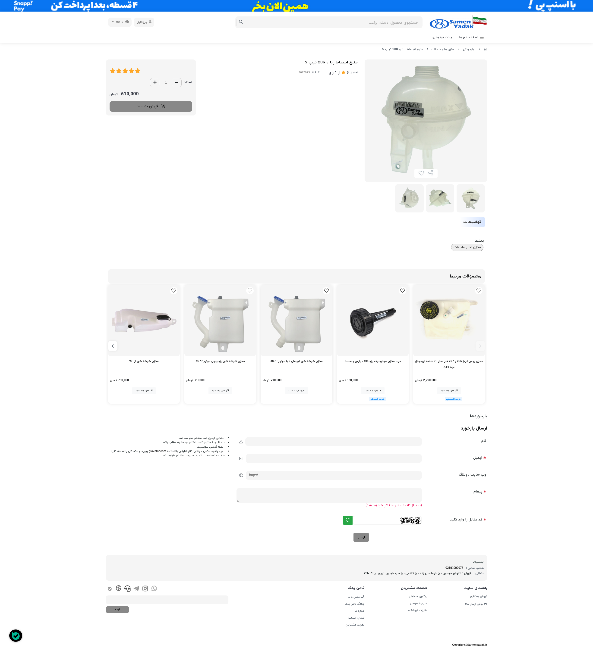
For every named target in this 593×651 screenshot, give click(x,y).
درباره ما (359, 611)
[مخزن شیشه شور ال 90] (144, 320)
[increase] (155, 82)
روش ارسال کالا (474, 603)
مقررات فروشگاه (417, 610)
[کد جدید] (348, 520)
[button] (480, 346)
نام (483, 440)
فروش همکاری (478, 596)
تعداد (188, 82)
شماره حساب (356, 618)
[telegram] (136, 589)
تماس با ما (354, 596)
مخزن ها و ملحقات (443, 49)
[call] (127, 589)
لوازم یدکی (469, 49)
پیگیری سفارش (418, 596)
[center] (241, 22)
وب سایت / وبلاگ (472, 474)
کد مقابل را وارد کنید (466, 519)
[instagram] (145, 589)
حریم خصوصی (418, 603)
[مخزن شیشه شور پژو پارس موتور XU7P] (220, 320)
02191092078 (454, 568)
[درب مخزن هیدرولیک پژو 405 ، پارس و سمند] (373, 320)
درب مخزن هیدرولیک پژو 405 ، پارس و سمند (373, 361)
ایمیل (477, 457)
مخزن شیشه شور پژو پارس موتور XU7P (220, 361)
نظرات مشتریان (355, 625)
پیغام (477, 491)
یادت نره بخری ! (440, 37)
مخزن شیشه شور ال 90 (144, 361)
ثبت (117, 609)
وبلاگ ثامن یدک (354, 604)
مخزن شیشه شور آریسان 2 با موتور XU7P (296, 361)
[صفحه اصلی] (485, 49)
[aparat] (118, 589)
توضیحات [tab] (472, 222)
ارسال (361, 537)
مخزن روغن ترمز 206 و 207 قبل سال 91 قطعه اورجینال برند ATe (449, 364)
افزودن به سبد (149, 106)
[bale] (110, 589)
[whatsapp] (154, 589)
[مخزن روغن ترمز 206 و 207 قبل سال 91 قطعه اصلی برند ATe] (449, 320)
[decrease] (176, 82)
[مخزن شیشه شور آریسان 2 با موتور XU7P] (296, 320)
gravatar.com (157, 451)
